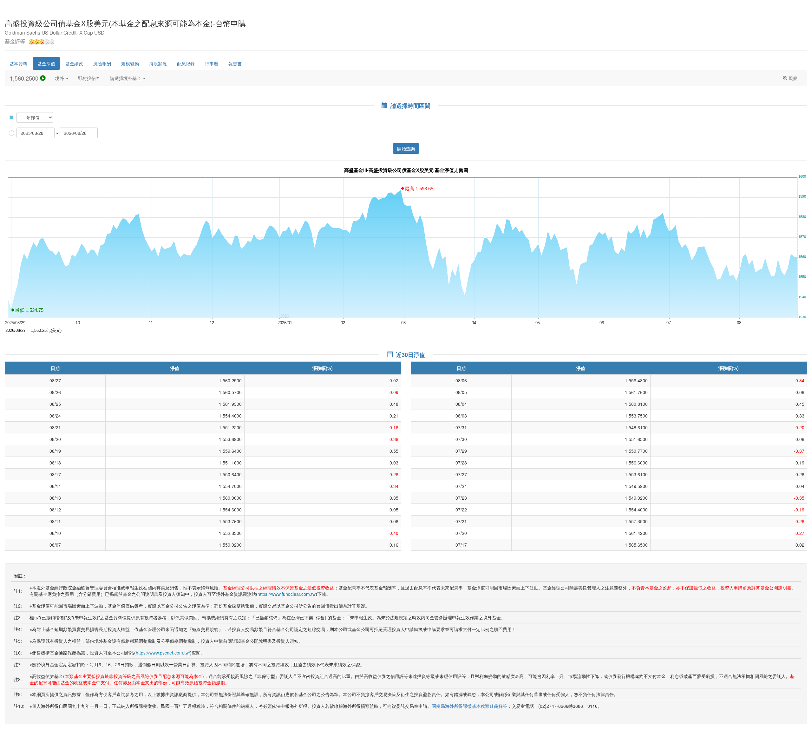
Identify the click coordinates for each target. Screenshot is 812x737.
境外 (60, 78)
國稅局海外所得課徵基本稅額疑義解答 (469, 706)
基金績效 (74, 63)
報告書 (235, 63)
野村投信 (87, 78)
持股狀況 (158, 63)
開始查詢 (406, 148)
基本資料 (18, 63)
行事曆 (211, 63)
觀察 (792, 78)
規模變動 (130, 63)
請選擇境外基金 (126, 78)
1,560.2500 (25, 78)
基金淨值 (46, 63)
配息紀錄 (186, 63)
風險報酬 (102, 63)
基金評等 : (17, 41)
